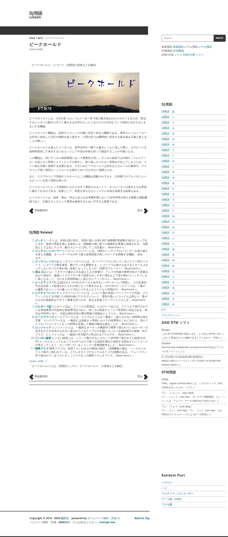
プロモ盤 (167, 504)
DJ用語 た (168, 189)
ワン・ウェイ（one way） (177, 406)
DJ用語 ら (168, 277)
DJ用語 (35, 13)
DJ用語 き (168, 145)
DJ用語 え (168, 128)
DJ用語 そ (168, 178)
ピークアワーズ (44, 317)
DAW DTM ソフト (193, 55)
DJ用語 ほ (168, 249)
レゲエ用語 (205, 47)
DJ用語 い (168, 117)
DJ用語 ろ (168, 299)
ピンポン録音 (43, 338)
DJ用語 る (168, 288)
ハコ (164, 488)
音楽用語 (178, 47)
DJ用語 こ (168, 156)
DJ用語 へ (168, 244)
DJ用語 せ (168, 183)
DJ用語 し (168, 167)
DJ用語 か (168, 139)
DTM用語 (178, 51)
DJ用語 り (168, 282)
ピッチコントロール (47, 261)
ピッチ (39, 240)
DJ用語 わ (168, 304)
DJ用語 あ (168, 111)
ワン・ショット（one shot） (179, 393)
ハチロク (167, 482)
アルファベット (171, 315)
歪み (38, 272)
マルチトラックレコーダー (178, 493)
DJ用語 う (168, 122)
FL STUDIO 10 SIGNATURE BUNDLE (182, 357)
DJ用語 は (168, 227)
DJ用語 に (168, 211)
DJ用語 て (168, 200)
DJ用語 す (168, 172)
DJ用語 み (168, 260)
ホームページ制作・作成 (102, 518)
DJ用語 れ (168, 293)
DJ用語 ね (168, 216)
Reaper (166, 330)
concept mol (107, 522)
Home (32, 38)
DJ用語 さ (168, 161)
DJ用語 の (168, 222)
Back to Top (142, 518)
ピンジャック (43, 327)
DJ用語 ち (168, 194)
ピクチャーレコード (47, 293)
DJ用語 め (168, 266)
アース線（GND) (171, 499)
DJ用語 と (168, 205)
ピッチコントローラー (48, 251)
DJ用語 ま (168, 255)
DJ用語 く (168, 150)
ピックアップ (43, 282)
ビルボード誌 (43, 306)
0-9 (163, 310)
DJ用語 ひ (43, 38)
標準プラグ (42, 348)
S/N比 (165, 379)
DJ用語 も (168, 271)
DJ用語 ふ (168, 238)
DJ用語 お (168, 133)
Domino (166, 343)
